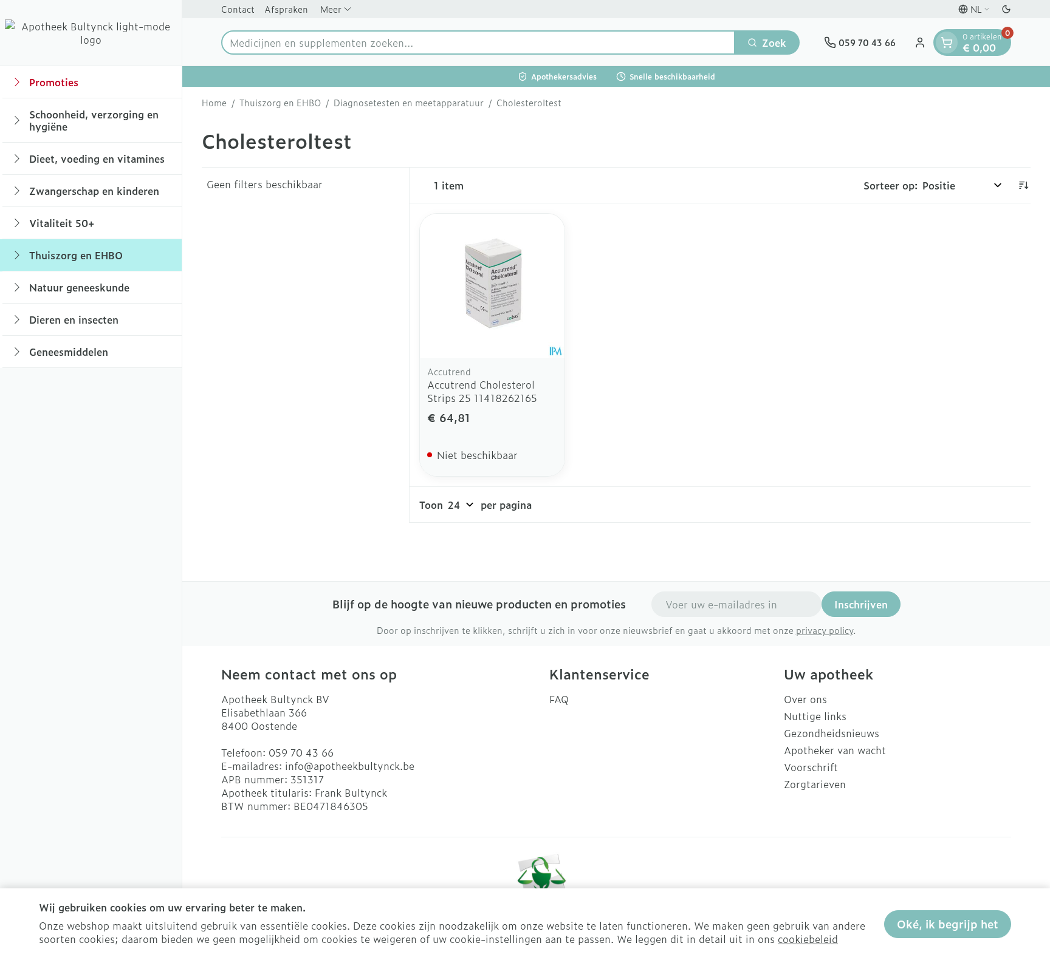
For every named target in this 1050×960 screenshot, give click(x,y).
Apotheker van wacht (835, 750)
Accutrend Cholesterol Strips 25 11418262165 (482, 391)
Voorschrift (811, 767)
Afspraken (286, 8)
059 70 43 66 (301, 752)
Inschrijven (861, 604)
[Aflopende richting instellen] (1023, 185)
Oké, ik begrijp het (947, 924)
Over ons (805, 699)
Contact (238, 8)
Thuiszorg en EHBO (280, 103)
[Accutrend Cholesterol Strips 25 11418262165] (492, 286)
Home (214, 103)
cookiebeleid (808, 938)
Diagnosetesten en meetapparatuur (409, 103)
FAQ (559, 699)
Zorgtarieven (815, 784)
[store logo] (91, 33)
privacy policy (824, 630)
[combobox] (478, 42)
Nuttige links (815, 716)
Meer (330, 8)
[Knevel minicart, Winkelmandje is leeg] (947, 42)
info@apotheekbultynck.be (349, 765)
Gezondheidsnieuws (831, 733)
